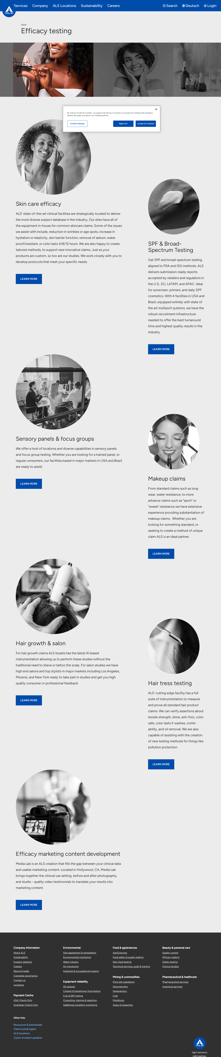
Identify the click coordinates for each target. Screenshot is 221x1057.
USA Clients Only (23, 1000)
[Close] (156, 109)
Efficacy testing (170, 957)
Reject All (123, 124)
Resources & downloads (28, 1024)
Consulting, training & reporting (80, 1000)
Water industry (71, 962)
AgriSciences (120, 952)
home (23, 24)
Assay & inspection (123, 1005)
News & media (21, 971)
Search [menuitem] (171, 5)
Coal (115, 995)
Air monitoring (70, 966)
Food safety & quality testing (128, 957)
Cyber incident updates (28, 1037)
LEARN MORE (28, 279)
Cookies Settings (77, 124)
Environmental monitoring (77, 957)
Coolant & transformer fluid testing (81, 991)
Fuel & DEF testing (73, 995)
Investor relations (23, 962)
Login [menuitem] (211, 5)
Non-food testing (122, 962)
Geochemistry (120, 986)
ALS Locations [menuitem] (64, 5)
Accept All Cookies (146, 124)
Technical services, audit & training (131, 966)
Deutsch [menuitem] (192, 5)
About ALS (19, 952)
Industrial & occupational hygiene (81, 971)
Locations (19, 985)
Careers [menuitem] (113, 5)
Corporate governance (26, 975)
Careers (18, 966)
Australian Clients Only (26, 1005)
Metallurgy (118, 1000)
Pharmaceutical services (175, 982)
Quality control (170, 952)
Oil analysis (69, 986)
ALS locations (22, 1033)
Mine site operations (124, 982)
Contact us (19, 980)
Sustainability (21, 957)
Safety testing (170, 962)
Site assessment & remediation (79, 952)
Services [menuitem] (21, 5)
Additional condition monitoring (80, 1005)
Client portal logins (25, 1029)
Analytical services (172, 986)
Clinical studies (170, 966)
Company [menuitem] (40, 5)
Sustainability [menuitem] (92, 5)
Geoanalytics (120, 991)
